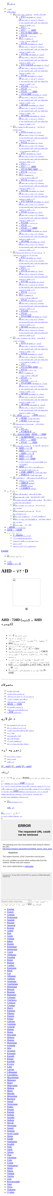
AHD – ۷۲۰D (14, 563)
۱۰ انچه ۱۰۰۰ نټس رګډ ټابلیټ (26, 787)
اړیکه (10, 807)
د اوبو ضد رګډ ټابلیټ (9, 789)
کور (9, 561)
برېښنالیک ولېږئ (11, 815)
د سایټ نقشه (12, 783)
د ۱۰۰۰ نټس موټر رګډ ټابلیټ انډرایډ (27, 786)
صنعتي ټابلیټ (9, 796)
